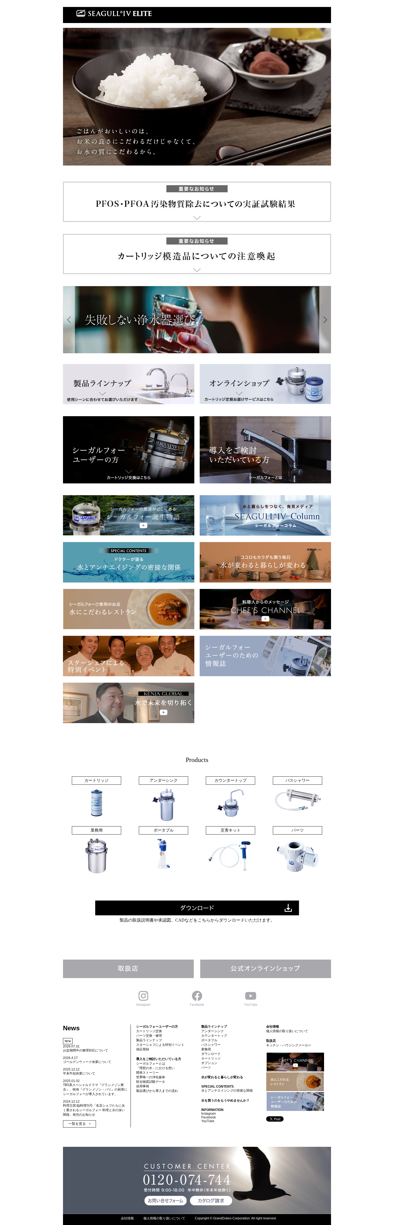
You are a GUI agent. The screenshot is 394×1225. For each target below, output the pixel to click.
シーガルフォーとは (150, 1063)
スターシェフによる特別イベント (160, 1045)
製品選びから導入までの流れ (157, 1091)
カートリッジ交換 (149, 1031)
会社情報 (272, 1026)
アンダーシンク (212, 1031)
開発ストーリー (147, 1072)
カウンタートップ (214, 1036)
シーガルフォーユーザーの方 (157, 1026)
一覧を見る (77, 1124)
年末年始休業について (79, 1073)
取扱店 (271, 1041)
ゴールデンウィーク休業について (87, 1062)
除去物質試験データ (150, 1082)
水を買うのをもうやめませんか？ (225, 1100)
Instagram (208, 1113)
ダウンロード (211, 1054)
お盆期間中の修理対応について (85, 1050)
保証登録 (142, 1049)
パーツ (206, 1067)
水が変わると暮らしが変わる (222, 1077)
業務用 (206, 1049)
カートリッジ (211, 1058)
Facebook (208, 1117)
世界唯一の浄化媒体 (150, 1077)
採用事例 (142, 1086)
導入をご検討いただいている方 (158, 1059)
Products (197, 759)
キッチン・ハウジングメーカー (288, 1045)
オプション (209, 1063)
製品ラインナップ (149, 1040)
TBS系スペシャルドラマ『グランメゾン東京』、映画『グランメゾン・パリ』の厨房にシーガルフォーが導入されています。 (95, 1089)
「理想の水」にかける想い (155, 1068)
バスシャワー (211, 1045)
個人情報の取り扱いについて (287, 1031)
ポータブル (209, 1040)
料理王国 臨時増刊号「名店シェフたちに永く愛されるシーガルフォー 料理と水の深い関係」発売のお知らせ (94, 1110)
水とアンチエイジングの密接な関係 (227, 1090)
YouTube (207, 1121)
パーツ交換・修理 (149, 1036)
